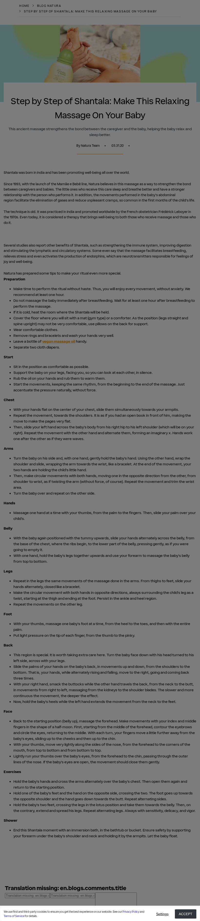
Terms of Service (14, 916)
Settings (162, 914)
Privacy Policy (130, 911)
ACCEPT (185, 914)
